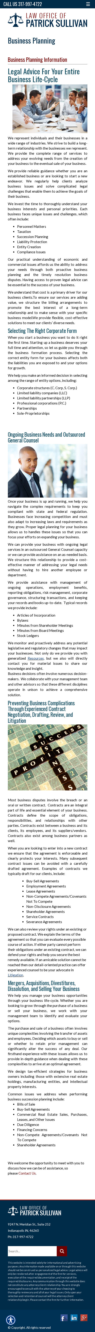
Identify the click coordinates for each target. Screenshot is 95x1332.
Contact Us (27, 1173)
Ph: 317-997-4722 (20, 1237)
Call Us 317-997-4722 (22, 4)
